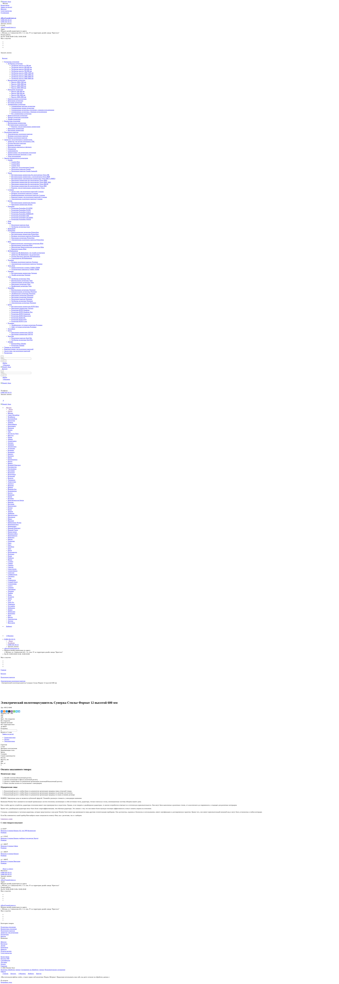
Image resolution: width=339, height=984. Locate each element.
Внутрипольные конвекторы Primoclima (25, 234)
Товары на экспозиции (12, 347)
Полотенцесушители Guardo (21, 169)
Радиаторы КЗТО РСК (18, 319)
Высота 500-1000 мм (18, 95)
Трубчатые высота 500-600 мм (21, 69)
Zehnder (10, 342)
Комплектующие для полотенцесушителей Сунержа (29, 197)
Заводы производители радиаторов (16, 158)
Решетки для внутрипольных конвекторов (25, 127)
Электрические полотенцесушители (20, 134)
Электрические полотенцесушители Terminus (26, 264)
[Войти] (1, 398)
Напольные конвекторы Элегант (22, 308)
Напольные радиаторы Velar (20, 284)
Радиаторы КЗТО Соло (19, 321)
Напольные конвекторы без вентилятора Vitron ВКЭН (29, 184)
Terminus (11, 260)
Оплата (6, 739)
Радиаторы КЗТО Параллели (21, 316)
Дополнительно (9, 741)
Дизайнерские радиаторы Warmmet (23, 293)
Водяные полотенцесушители (18, 136)
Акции (3, 945)
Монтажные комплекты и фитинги (20, 147)
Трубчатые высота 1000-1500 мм (22, 73)
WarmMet (11, 288)
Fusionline (11, 206)
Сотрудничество (6, 953)
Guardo (10, 160)
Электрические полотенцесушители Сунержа (26, 199)
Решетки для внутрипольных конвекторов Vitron (28, 188)
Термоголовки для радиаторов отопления (22, 152)
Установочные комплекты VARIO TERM (25, 269)
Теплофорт (11, 329)
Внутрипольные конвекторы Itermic (23, 203)
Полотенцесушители (11, 132)
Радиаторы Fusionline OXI (20, 216)
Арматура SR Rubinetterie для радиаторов (25, 254)
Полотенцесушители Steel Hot (21, 338)
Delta (9, 221)
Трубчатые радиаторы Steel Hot (22, 340)
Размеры (3, 832)
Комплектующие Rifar (18, 249)
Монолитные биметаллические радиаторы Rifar (27, 247)
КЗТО (10, 305)
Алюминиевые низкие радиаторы (22, 108)
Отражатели (12, 149)
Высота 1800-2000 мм (18, 86)
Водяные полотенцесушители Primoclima (25, 236)
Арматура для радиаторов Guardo (22, 167)
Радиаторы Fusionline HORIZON (22, 214)
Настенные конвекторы (16, 130)
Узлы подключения (14, 156)
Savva (10, 331)
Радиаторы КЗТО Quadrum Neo (22, 312)
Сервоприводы (13, 151)
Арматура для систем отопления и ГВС (21, 141)
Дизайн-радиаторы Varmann (20, 275)
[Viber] (12, 711)
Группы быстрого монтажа (17, 143)
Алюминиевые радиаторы (16, 104)
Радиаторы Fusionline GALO (21, 212)
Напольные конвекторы (16, 128)
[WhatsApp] (14, 711)
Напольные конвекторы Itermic (21, 204)
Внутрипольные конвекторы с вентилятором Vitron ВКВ (30, 177)
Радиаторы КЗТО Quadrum (20, 310)
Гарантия (4, 966)
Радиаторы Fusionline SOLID (21, 219)
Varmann (11, 271)
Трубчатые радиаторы (15, 63)
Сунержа (11, 190)
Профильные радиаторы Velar (21, 286)
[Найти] (4, 361)
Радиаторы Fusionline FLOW (21, 210)
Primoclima (11, 230)
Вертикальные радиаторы (16, 80)
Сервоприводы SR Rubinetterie (21, 258)
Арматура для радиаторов (9, 932)
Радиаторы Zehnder (17, 345)
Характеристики (9, 737)
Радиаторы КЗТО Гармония (20, 314)
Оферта (3, 971)
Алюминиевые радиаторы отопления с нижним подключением (32, 110)
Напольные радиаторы (15, 101)
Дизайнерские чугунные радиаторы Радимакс (26, 325)
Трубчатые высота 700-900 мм (21, 71)
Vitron (10, 173)
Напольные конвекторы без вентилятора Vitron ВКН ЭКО (31, 182)
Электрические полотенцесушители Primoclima (27, 240)
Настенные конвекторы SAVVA (22, 334)
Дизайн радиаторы (14, 119)
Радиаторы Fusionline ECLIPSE (21, 208)
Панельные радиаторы (15, 89)
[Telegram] (19, 711)
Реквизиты (4, 947)
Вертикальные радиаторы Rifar (21, 245)
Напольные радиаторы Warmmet (22, 295)
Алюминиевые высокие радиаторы (23, 106)
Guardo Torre (15, 165)
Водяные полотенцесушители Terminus (24, 262)
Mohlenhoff (11, 229)
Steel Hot (11, 336)
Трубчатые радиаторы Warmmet (22, 301)
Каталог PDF (5, 958)
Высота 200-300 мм (17, 91)
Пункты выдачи (6, 951)
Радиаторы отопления (11, 62)
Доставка (4, 962)
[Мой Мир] (7, 711)
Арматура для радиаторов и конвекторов (18, 139)
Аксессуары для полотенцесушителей (17, 351)
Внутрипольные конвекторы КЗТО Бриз (25, 306)
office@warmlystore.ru (8, 18)
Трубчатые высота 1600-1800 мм (22, 75)
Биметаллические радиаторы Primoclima (25, 232)
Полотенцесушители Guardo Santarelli (24, 171)
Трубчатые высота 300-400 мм (21, 67)
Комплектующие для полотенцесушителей (18, 349)
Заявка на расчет (8, 734)
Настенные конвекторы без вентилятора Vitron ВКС (29, 186)
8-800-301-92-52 (6, 20)
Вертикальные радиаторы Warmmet (23, 290)
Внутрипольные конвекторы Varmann (24, 273)
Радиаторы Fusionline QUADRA (22, 217)
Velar (9, 277)
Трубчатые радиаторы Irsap (20, 227)
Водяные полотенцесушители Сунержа (24, 193)
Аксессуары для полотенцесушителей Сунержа (27, 191)
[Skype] (17, 711)
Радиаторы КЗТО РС (18, 318)
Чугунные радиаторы (15, 102)
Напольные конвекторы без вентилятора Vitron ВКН (29, 180)
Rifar (9, 241)
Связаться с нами (6, 819)
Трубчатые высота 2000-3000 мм (22, 78)
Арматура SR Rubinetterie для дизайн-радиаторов (28, 253)
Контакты (4, 944)
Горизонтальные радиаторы (17, 99)
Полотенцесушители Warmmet (21, 299)
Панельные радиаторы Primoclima (22, 238)
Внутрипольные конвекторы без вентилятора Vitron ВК (30, 175)
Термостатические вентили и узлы (19, 154)
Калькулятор (5, 957)
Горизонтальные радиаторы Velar (22, 282)
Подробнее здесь (6, 982)
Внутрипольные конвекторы (17, 125)
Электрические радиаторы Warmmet (23, 303)
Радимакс (11, 323)
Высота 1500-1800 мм (18, 84)
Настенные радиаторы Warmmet (22, 297)
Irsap (9, 223)
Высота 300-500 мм (17, 93)
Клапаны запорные (14, 145)
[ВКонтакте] (2, 711)
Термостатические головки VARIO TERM (25, 267)
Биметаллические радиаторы (17, 115)
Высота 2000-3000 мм (18, 88)
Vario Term (11, 266)
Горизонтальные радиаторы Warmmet (24, 292)
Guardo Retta (15, 164)
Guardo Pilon (15, 162)
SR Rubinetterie (13, 251)
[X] (9, 711)
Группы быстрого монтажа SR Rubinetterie (25, 256)
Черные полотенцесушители (17, 138)
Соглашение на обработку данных (32, 970)
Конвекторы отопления (12, 121)
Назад (10, 409)
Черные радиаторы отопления (18, 117)
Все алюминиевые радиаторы (21, 114)
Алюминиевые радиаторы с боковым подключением (29, 112)
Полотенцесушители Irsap (20, 225)
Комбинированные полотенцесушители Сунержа (28, 195)
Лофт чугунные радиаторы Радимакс (23, 327)
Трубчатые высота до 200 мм (21, 65)
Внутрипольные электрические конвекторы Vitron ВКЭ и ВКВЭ (33, 178)
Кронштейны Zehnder (18, 343)
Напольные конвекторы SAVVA (22, 332)
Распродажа (8, 353)
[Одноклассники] (4, 711)
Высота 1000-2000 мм (18, 97)
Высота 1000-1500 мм (18, 82)
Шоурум (3, 942)
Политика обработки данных (10, 970)
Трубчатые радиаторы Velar (20, 279)
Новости (4, 949)
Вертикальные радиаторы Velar (22, 280)
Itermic (10, 201)
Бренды (3, 936)
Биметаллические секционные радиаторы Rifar (27, 243)
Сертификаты (5, 960)
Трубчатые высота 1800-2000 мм (22, 76)
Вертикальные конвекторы (17, 123)
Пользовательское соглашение (55, 970)
